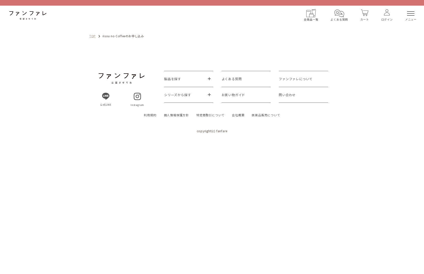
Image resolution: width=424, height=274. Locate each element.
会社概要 (238, 115)
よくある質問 (232, 79)
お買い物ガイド (233, 94)
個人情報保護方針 (176, 115)
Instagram (137, 105)
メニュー (411, 19)
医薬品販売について (266, 115)
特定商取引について (210, 115)
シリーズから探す (177, 94)
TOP (92, 36)
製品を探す (172, 79)
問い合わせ (287, 94)
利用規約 (150, 115)
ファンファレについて (296, 79)
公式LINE (105, 104)
